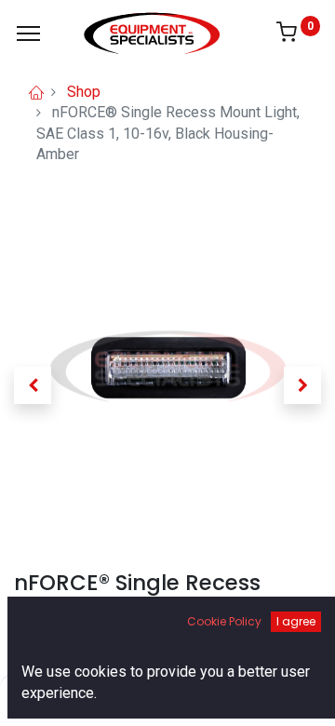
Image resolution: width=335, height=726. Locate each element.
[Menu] (28, 33)
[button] (32, 385)
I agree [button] (295, 621)
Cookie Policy (224, 621)
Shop (83, 92)
